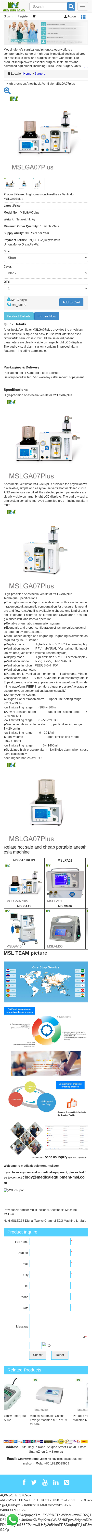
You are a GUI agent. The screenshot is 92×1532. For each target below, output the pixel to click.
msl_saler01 (20, 305)
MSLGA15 (24, 906)
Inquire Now (47, 316)
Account (72, 16)
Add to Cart (71, 302)
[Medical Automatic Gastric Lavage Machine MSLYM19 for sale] (45, 1395)
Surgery (40, 73)
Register (23, 16)
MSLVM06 (65, 906)
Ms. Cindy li (19, 300)
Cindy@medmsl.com (32, 1459)
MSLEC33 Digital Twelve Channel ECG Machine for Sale (48, 1220)
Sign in (8, 16)
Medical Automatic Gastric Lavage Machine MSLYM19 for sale (43, 1420)
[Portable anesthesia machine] (24, 883)
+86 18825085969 (56, 1463)
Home (27, 73)
